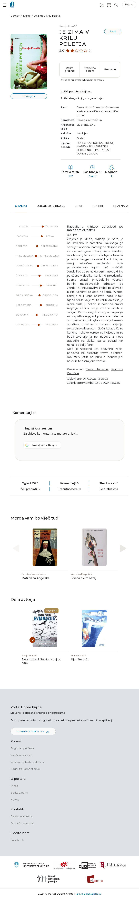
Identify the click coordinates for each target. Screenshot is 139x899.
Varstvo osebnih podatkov (27, 762)
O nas (14, 785)
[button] (4, 5)
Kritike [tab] (98, 206)
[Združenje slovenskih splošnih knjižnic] (113, 865)
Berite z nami (19, 792)
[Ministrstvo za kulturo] (31, 865)
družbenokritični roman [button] (104, 107)
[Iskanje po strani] (116, 4)
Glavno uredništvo (22, 816)
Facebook (17, 840)
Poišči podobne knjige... (76, 91)
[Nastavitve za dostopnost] (102, 5)
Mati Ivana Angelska (35, 578)
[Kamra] (95, 879)
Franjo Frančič (68, 26)
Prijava (129, 4)
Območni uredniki (22, 823)
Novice (15, 799)
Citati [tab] (79, 206)
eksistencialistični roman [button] (92, 111)
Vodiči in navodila (21, 755)
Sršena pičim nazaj (83, 578)
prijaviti (72, 433)
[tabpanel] (69, 307)
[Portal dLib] (87, 865)
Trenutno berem (90, 69)
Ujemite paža (80, 659)
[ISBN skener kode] (109, 4)
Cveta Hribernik (97, 369)
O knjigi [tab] (21, 206)
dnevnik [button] (82, 107)
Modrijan (82, 133)
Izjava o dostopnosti (88, 893)
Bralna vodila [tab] (124, 206)
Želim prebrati (70, 69)
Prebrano (110, 69)
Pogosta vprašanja (22, 748)
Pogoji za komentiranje (25, 768)
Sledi (113, 31)
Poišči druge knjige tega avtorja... (82, 98)
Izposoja (28, 96)
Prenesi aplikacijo (31, 731)
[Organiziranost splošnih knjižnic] (64, 865)
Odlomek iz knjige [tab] (50, 206)
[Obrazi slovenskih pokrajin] (48, 879)
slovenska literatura (89, 120)
